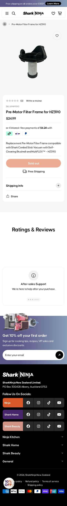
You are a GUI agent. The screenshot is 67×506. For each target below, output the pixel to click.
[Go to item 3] (36, 299)
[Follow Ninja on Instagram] (38, 402)
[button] (8, 483)
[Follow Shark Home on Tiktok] (49, 414)
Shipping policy (35, 484)
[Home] (4, 24)
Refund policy (32, 481)
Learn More (53, 3)
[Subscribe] (59, 355)
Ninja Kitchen (11, 437)
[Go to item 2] (34, 299)
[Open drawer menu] (7, 13)
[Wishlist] (53, 13)
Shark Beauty (11, 453)
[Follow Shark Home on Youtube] (59, 414)
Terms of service (50, 481)
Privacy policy (15, 481)
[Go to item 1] (30, 299)
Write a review (34, 100)
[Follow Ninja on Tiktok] (49, 402)
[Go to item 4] (38, 299)
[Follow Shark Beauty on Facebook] (28, 426)
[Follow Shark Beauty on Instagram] (38, 426)
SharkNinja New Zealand (37, 474)
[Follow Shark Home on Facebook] (28, 414)
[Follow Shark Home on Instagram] (38, 414)
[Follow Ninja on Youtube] (59, 402)
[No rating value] (13, 100)
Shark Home (11, 445)
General (8, 461)
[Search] (14, 13)
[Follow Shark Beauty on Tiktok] (49, 426)
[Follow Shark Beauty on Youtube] (59, 426)
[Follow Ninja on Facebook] (28, 402)
